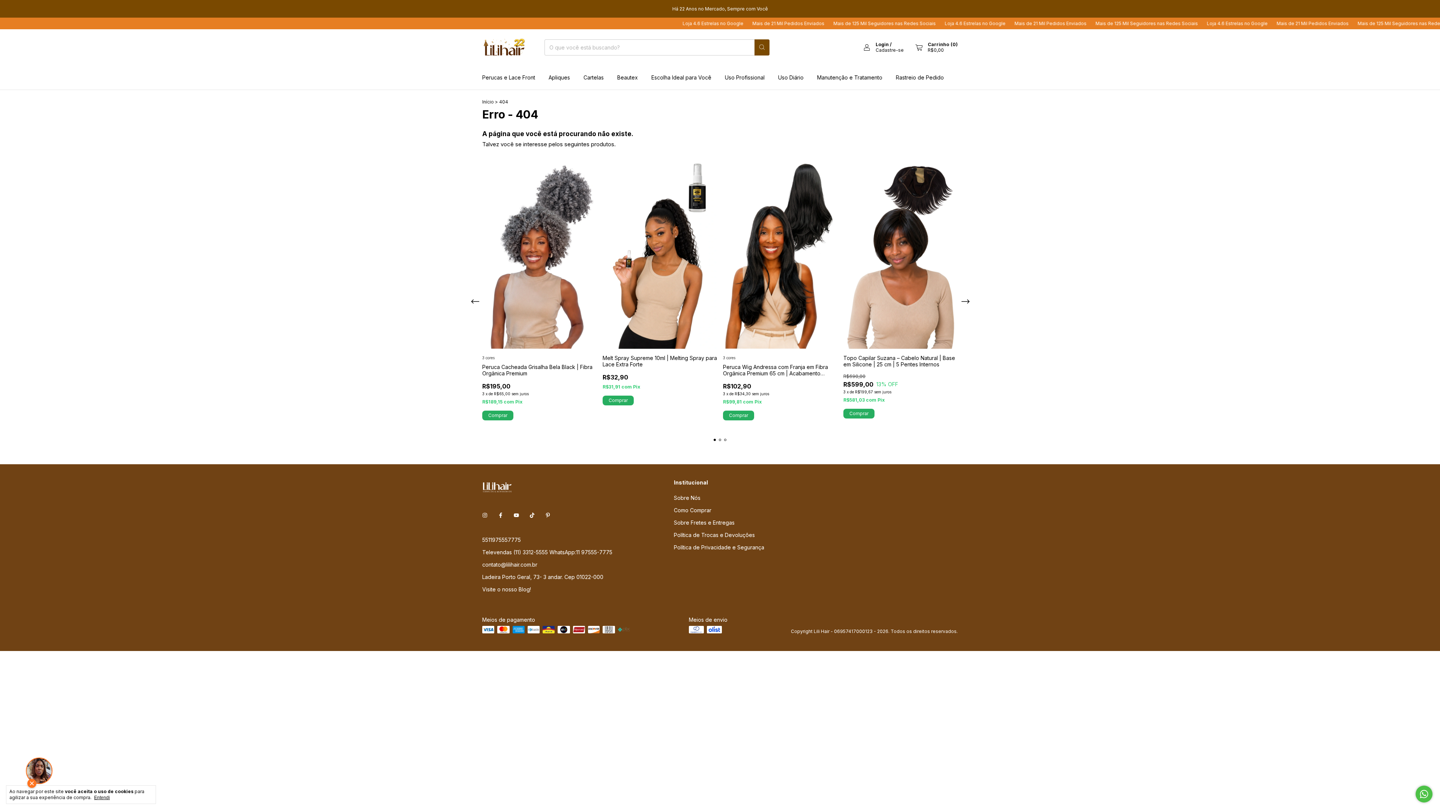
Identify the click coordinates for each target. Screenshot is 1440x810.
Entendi (102, 797)
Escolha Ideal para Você (681, 77)
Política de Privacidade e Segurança (719, 547)
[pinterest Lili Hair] (547, 515)
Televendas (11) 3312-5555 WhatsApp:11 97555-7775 (547, 552)
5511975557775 (501, 540)
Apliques (559, 77)
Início (488, 102)
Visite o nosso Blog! (506, 589)
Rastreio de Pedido (920, 77)
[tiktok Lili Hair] (532, 515)
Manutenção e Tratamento (849, 77)
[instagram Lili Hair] (485, 515)
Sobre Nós (687, 498)
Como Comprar (692, 510)
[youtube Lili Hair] (516, 515)
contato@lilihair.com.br (509, 564)
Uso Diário (791, 77)
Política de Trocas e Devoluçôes (714, 535)
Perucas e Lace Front (508, 77)
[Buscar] (762, 47)
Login (882, 44)
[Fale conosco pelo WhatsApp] (1424, 794)
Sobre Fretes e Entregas (704, 522)
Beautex (627, 77)
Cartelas (594, 77)
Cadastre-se (890, 50)
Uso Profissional (745, 77)
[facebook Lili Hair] (500, 515)
